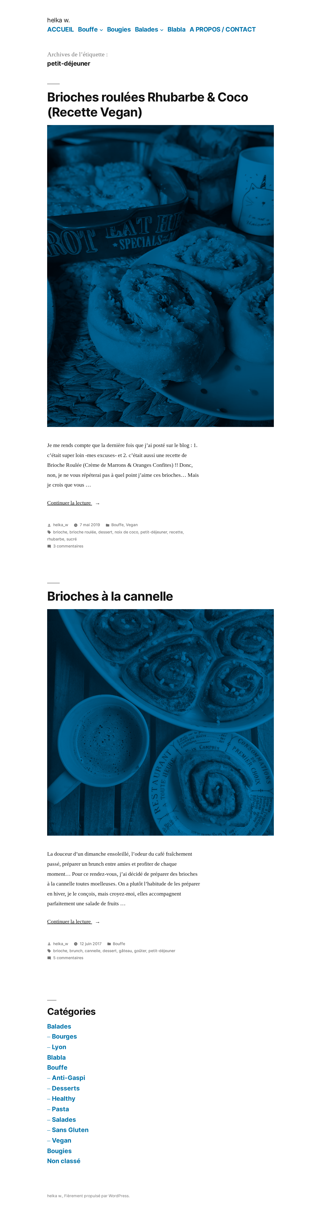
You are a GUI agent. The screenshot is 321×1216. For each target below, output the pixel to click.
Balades (146, 29)
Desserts (66, 1088)
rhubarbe (55, 539)
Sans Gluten (70, 1130)
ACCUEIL (60, 29)
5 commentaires (68, 957)
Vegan (132, 524)
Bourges (64, 1036)
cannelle (92, 950)
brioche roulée (82, 532)
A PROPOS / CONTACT (223, 29)
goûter (140, 950)
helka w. (58, 20)
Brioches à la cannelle (110, 596)
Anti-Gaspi (68, 1077)
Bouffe (88, 29)
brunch (76, 950)
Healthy (63, 1098)
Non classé (64, 1161)
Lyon (59, 1047)
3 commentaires (68, 546)
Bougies (119, 29)
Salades (64, 1119)
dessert (105, 532)
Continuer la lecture (73, 502)
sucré (71, 539)
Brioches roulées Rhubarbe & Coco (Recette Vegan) (147, 104)
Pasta (60, 1109)
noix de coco (126, 532)
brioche (60, 532)
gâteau (125, 950)
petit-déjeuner (153, 532)
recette (176, 532)
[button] (160, 276)
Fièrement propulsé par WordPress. (97, 1195)
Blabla (176, 29)
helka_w (60, 524)
